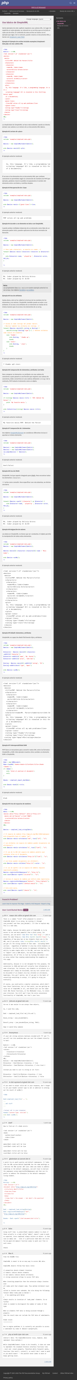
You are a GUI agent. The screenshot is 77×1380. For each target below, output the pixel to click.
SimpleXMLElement (17, 433)
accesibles (30, 290)
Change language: (32, 19)
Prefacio (4, 11)
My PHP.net (46, 1373)
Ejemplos (15, 13)
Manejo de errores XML (62, 27)
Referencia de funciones (17, 11)
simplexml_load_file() (17, 37)
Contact (55, 1373)
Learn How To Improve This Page (13, 904)
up (3, 915)
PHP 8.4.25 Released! (38, 7)
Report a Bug (45, 904)
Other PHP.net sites (66, 1373)
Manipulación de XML (33, 11)
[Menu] (74, 3)
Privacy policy (8, 1378)
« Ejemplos (52, 11)
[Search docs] (70, 3)
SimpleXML (7, 13)
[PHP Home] (5, 3)
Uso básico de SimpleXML (61, 22)
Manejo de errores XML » (67, 11)
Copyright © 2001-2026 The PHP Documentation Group (21, 1373)
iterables (22, 290)
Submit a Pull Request (32, 904)
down (7, 915)
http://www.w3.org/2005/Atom (26, 1187)
